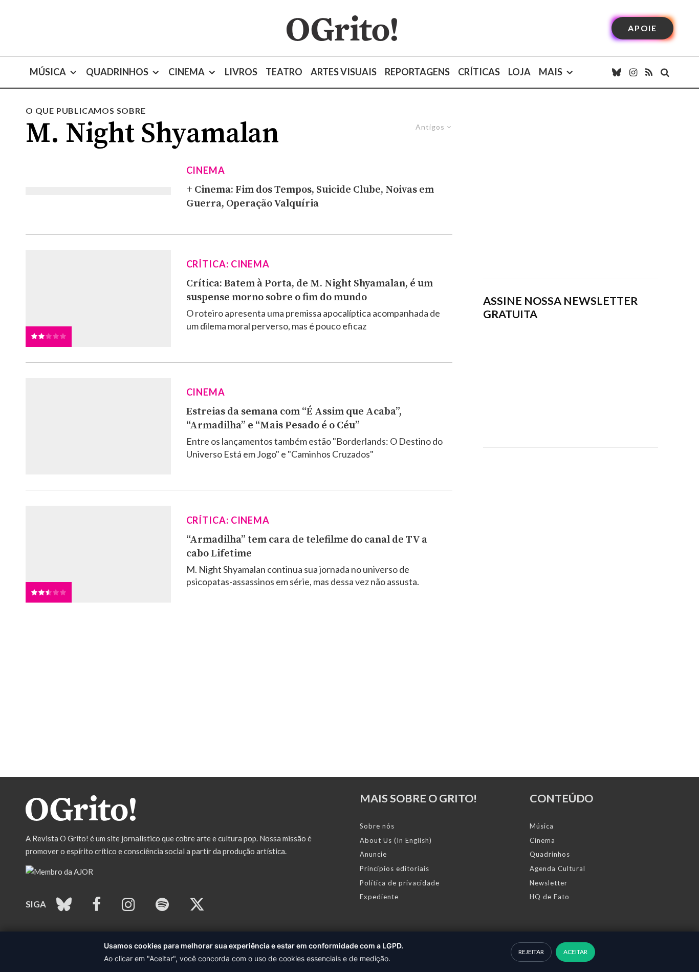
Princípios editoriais (394, 868)
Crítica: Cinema (228, 264)
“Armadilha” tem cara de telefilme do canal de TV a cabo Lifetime (306, 546)
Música (48, 71)
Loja (519, 71)
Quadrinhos (117, 71)
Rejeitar (531, 952)
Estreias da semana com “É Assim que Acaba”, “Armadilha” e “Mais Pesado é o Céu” (294, 418)
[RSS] (649, 72)
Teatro (284, 71)
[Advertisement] (570, 191)
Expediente (379, 897)
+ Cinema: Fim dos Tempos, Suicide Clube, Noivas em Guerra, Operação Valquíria (310, 196)
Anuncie (373, 854)
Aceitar (575, 952)
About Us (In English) (396, 840)
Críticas (479, 71)
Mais (550, 71)
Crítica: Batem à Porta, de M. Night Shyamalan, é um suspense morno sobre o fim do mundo (309, 290)
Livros (241, 71)
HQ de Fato (550, 897)
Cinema (186, 71)
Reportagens (417, 71)
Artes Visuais (344, 71)
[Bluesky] (616, 72)
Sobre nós (377, 826)
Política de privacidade (400, 883)
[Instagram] (633, 72)
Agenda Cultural (557, 868)
